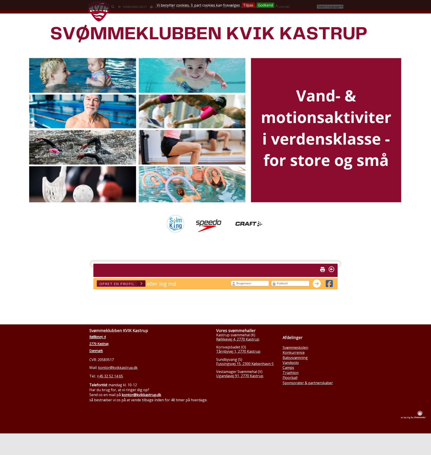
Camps (288, 367)
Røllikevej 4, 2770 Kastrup (237, 339)
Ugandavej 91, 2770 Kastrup (239, 375)
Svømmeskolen (295, 347)
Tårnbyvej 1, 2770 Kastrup (238, 351)
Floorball (290, 377)
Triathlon (291, 372)
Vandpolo (291, 362)
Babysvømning (295, 357)
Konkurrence (294, 352)
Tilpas (248, 5)
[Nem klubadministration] (413, 417)
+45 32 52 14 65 (110, 376)
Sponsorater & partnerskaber (308, 382)
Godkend (265, 5)
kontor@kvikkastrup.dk (118, 367)
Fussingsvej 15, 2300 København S (245, 363)
